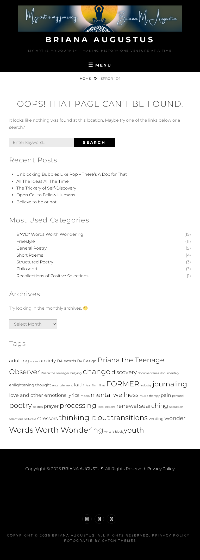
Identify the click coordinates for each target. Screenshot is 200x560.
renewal (127, 406)
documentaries (148, 373)
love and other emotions (37, 395)
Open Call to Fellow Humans (45, 194)
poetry (20, 405)
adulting (19, 361)
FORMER (122, 383)
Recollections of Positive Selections (52, 275)
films (101, 385)
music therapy (150, 396)
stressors (47, 418)
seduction (176, 407)
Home (86, 78)
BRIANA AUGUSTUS (100, 39)
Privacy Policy (160, 468)
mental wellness (115, 394)
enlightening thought (30, 384)
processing (78, 405)
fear (88, 385)
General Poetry (31, 248)
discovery (124, 372)
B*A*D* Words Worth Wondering (49, 234)
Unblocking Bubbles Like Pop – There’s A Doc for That (71, 174)
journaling (170, 384)
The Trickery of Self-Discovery (46, 188)
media (85, 396)
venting (156, 418)
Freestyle (25, 241)
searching (153, 405)
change (96, 371)
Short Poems (29, 255)
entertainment (62, 385)
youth (134, 430)
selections (16, 419)
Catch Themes (119, 541)
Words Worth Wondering (56, 429)
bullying (76, 373)
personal (178, 396)
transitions (129, 417)
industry (146, 385)
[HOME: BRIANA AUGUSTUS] (87, 519)
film (94, 385)
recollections (106, 407)
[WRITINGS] (99, 519)
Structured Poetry (34, 262)
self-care (30, 419)
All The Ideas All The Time (42, 181)
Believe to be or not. (36, 201)
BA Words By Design (77, 360)
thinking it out (84, 417)
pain (166, 395)
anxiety (47, 361)
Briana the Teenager (55, 373)
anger (34, 361)
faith (79, 385)
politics (38, 407)
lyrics (73, 395)
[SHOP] (111, 519)
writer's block (113, 431)
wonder (175, 418)
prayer (51, 406)
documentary (169, 373)
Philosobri (26, 268)
